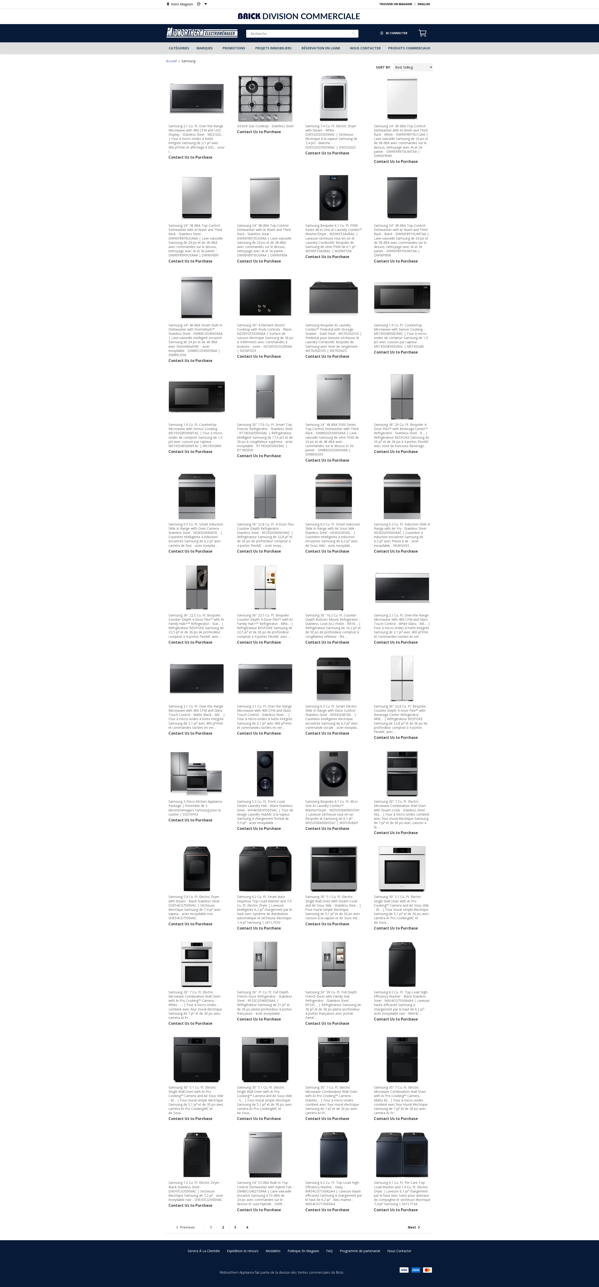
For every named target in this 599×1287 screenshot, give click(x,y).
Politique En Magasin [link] (303, 1251)
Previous (187, 1227)
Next (412, 1227)
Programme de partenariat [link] (360, 1251)
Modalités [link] (273, 1251)
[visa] (404, 1270)
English (424, 4)
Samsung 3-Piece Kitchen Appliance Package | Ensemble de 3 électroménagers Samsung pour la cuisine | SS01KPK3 (195, 808)
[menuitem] (178, 48)
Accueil (171, 61)
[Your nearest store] (201, 4)
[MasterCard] (427, 1270)
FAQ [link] (329, 1251)
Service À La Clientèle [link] (204, 1251)
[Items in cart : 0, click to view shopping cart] (422, 36)
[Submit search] (354, 34)
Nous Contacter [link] (399, 1251)
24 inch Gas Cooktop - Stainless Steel (265, 126)
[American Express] (415, 1270)
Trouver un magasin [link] (395, 4)
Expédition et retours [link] (243, 1251)
